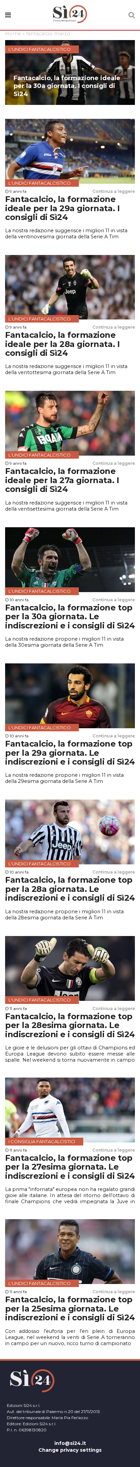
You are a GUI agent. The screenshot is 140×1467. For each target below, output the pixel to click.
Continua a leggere (113, 191)
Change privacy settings (70, 1450)
